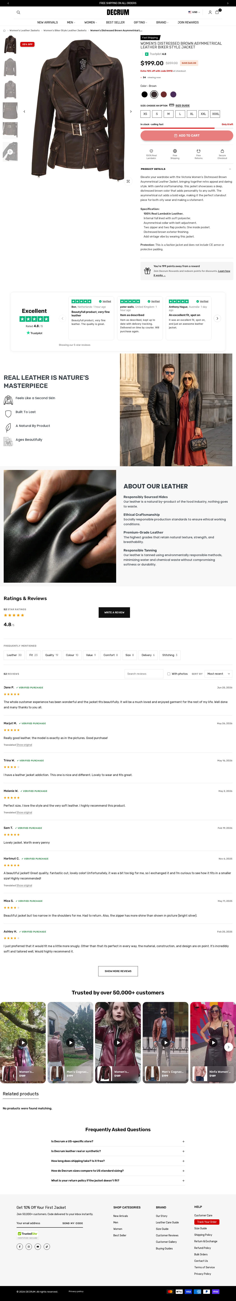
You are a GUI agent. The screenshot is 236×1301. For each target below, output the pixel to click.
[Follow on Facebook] (20, 1247)
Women (117, 1229)
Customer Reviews (167, 1235)
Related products (21, 1093)
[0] (217, 12)
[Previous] (27, 111)
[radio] (144, 94)
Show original (24, 744)
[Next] (128, 111)
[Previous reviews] (62, 318)
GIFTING (139, 22)
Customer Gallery (166, 1242)
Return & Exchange (205, 1241)
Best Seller (119, 1235)
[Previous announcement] (8, 3)
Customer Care (203, 1215)
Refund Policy (202, 1248)
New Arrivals (120, 1216)
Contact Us (201, 1261)
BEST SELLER (115, 22)
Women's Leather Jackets (25, 30)
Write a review (114, 612)
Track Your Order (207, 1222)
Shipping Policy (203, 1235)
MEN (70, 22)
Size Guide (162, 1229)
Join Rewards (188, 22)
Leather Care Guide (167, 1222)
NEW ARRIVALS (47, 22)
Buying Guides (164, 1248)
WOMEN (89, 22)
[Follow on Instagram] (29, 1247)
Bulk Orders (201, 1254)
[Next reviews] (217, 318)
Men (115, 1222)
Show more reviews (118, 971)
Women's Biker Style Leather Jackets (65, 30)
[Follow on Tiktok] (47, 1247)
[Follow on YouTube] (38, 1247)
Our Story (161, 1216)
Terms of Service (204, 1267)
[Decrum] (4, 30)
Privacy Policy (202, 1273)
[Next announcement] (227, 3)
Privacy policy (76, 1291)
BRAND (161, 22)
